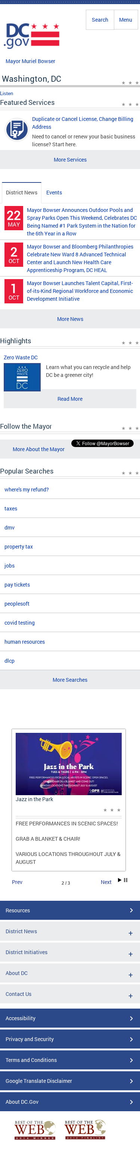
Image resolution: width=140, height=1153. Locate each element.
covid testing (19, 622)
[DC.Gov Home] (32, 47)
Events (54, 192)
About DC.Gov (22, 1101)
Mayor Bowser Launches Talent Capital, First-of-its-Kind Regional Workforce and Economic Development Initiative (80, 290)
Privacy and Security (30, 1039)
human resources (24, 641)
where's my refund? (26, 489)
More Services (70, 159)
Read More (70, 398)
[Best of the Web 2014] (35, 1140)
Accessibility (20, 1018)
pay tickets (17, 584)
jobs (9, 565)
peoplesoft (16, 603)
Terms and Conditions (31, 1059)
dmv (9, 527)
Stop (125, 880)
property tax (18, 546)
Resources (18, 910)
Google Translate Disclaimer (39, 1080)
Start (120, 880)
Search (100, 19)
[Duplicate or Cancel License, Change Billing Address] (17, 136)
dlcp (9, 660)
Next (106, 881)
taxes (10, 508)
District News (21, 192)
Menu (125, 19)
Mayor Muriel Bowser (30, 61)
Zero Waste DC (21, 357)
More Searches (70, 679)
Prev (17, 881)
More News (70, 318)
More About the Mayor (39, 449)
